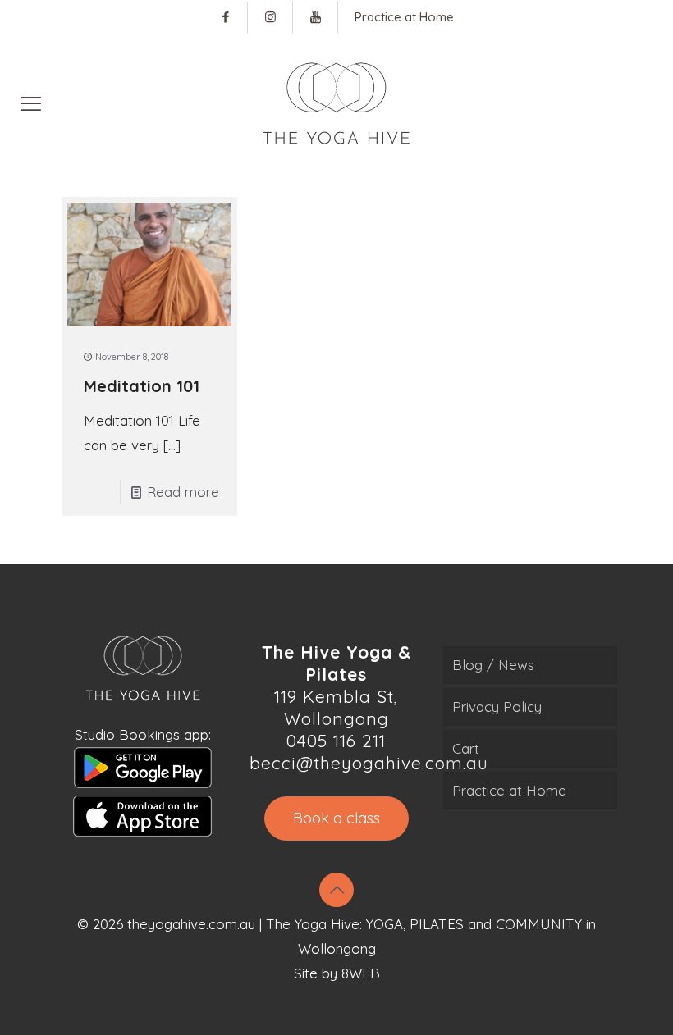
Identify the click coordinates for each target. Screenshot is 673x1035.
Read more (183, 491)
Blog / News (493, 664)
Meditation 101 (141, 386)
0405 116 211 (336, 740)
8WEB (360, 973)
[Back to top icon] (336, 890)
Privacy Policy (497, 706)
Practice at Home (509, 790)
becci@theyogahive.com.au (369, 762)
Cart (465, 748)
